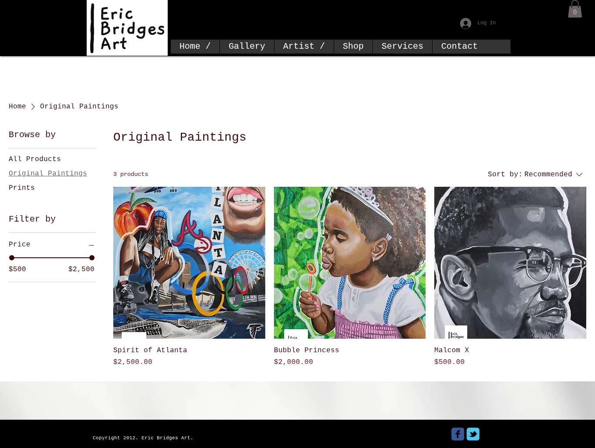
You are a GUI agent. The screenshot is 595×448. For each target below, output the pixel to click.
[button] (575, 9)
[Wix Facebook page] (457, 434)
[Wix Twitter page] (473, 434)
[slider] (12, 258)
